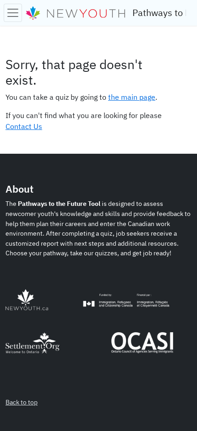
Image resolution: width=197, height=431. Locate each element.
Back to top (21, 402)
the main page (131, 97)
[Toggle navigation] (13, 13)
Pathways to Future (159, 12)
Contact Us (23, 126)
